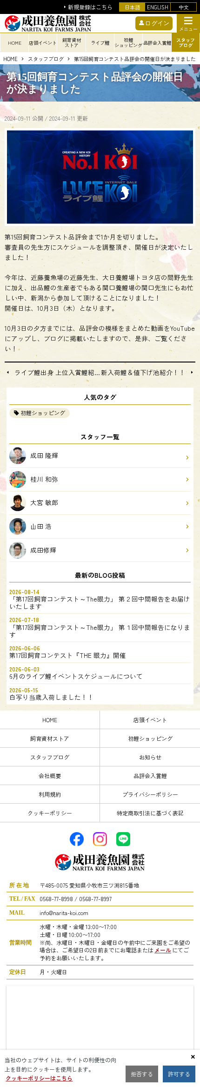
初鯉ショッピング (42, 413)
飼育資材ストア (49, 738)
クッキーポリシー (49, 813)
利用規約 (50, 794)
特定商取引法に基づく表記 (150, 813)
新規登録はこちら (90, 7)
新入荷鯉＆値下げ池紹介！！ (143, 372)
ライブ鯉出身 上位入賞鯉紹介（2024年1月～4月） (57, 372)
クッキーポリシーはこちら (39, 1078)
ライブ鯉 (100, 42)
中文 (184, 7)
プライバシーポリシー (150, 794)
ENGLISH (157, 7)
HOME (14, 42)
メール (162, 950)
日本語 (132, 7)
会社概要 (50, 775)
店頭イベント (150, 720)
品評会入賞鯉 (150, 775)
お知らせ (150, 757)
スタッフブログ (46, 59)
